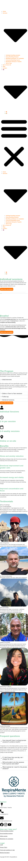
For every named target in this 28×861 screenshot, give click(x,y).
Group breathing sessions (6, 833)
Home (4, 11)
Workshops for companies (6, 839)
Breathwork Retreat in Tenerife (13, 61)
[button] (14, 142)
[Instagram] (5, 824)
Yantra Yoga (9, 63)
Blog (4, 66)
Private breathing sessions (6, 831)
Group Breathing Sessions (12, 57)
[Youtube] (9, 824)
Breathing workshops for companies (15, 58)
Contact (5, 68)
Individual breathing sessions (13, 55)
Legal (1, 844)
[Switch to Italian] (6, 113)
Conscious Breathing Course (13, 60)
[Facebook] (2, 824)
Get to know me (7, 65)
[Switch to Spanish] (6, 112)
